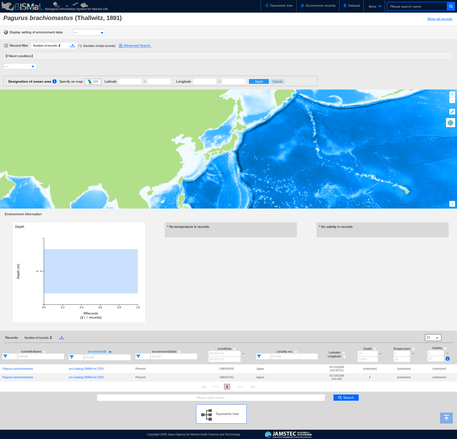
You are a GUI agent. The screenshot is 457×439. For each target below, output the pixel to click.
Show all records (439, 19)
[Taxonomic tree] (221, 406)
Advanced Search (137, 45)
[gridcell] (33, 368)
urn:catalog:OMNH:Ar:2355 (86, 377)
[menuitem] (374, 6)
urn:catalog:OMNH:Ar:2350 (86, 368)
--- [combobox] (75, 32)
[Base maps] (450, 122)
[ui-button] (451, 6)
